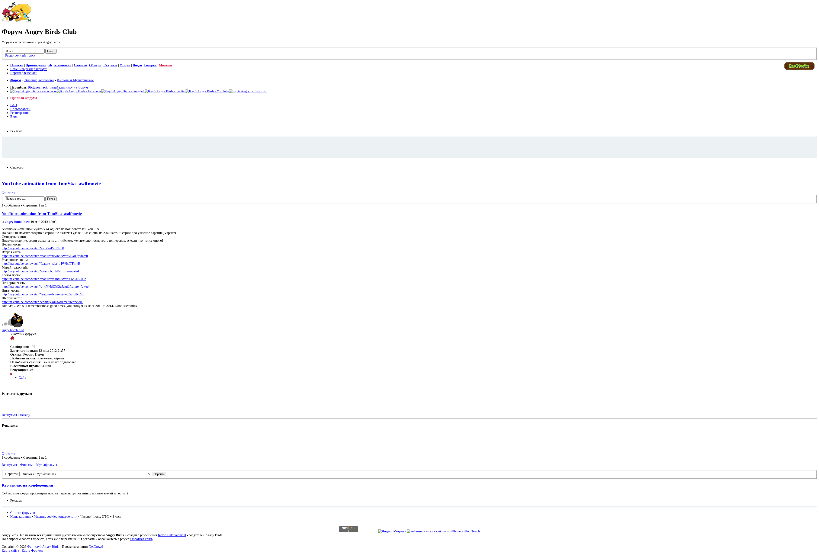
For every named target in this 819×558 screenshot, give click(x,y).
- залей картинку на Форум (58, 87)
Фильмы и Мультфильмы (75, 80)
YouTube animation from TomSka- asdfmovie (51, 183)
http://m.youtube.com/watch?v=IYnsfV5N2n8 (33, 248)
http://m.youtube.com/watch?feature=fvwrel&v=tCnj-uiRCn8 (43, 294)
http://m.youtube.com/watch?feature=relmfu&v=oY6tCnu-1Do (44, 279)
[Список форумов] (16, 21)
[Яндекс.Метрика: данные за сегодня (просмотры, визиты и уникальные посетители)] (392, 531)
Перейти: (12, 474)
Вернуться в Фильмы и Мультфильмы (29, 464)
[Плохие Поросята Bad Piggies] (799, 69)
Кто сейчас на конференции (27, 485)
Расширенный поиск (20, 55)
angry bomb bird (17, 222)
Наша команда (20, 516)
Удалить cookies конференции (55, 516)
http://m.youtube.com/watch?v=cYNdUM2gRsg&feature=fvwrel (45, 286)
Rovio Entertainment (172, 535)
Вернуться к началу (16, 415)
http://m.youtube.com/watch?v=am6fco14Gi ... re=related (40, 271)
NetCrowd (96, 546)
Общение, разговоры (39, 80)
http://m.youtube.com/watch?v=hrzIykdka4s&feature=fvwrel (42, 302)
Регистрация (19, 113)
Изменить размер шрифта (28, 69)
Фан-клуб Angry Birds (43, 546)
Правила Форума (23, 98)
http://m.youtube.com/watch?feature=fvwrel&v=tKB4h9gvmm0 (45, 256)
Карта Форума (32, 550)
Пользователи (20, 109)
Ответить (8, 193)
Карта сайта (10, 550)
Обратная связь (141, 539)
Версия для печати (23, 73)
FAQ (13, 105)
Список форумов (22, 512)
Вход (13, 116)
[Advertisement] (409, 147)
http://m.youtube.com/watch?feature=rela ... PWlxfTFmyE (41, 263)
